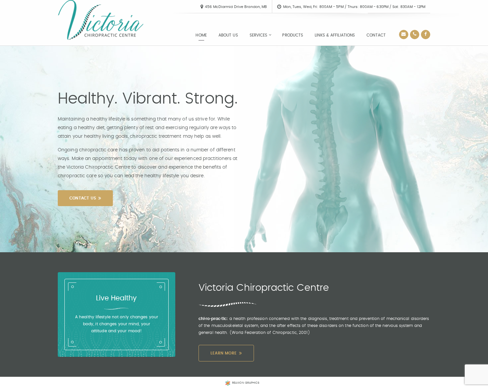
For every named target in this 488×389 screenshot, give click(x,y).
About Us (228, 35)
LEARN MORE (223, 353)
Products (292, 35)
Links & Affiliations (335, 35)
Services (259, 35)
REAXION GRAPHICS (246, 382)
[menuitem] (201, 35)
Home (201, 35)
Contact (376, 35)
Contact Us (82, 198)
